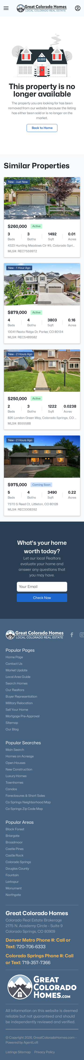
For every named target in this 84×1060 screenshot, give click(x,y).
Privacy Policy (44, 1052)
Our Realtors (15, 690)
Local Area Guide (18, 677)
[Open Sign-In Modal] (77, 8)
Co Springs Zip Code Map (24, 809)
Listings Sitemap (18, 1052)
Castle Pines (15, 849)
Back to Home (42, 128)
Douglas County (17, 868)
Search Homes (17, 683)
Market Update (16, 670)
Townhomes (14, 782)
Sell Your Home (17, 709)
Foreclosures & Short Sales (25, 795)
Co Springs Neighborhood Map (28, 802)
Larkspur (12, 881)
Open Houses (15, 763)
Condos (11, 789)
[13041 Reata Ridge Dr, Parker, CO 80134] (42, 284)
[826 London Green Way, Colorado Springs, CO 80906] (42, 370)
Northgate (13, 895)
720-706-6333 (31, 946)
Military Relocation (19, 703)
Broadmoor (14, 842)
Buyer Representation (21, 696)
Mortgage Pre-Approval (22, 716)
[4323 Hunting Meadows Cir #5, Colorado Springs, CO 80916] (42, 198)
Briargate (12, 836)
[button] (6, 8)
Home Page (14, 657)
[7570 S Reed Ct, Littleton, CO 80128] (42, 456)
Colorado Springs (18, 862)
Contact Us (14, 663)
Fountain (12, 875)
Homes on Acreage (20, 756)
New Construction (19, 769)
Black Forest (15, 829)
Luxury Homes (16, 776)
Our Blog (12, 729)
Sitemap (12, 723)
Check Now (42, 598)
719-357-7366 (36, 962)
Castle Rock (15, 855)
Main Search (15, 750)
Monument (14, 888)
